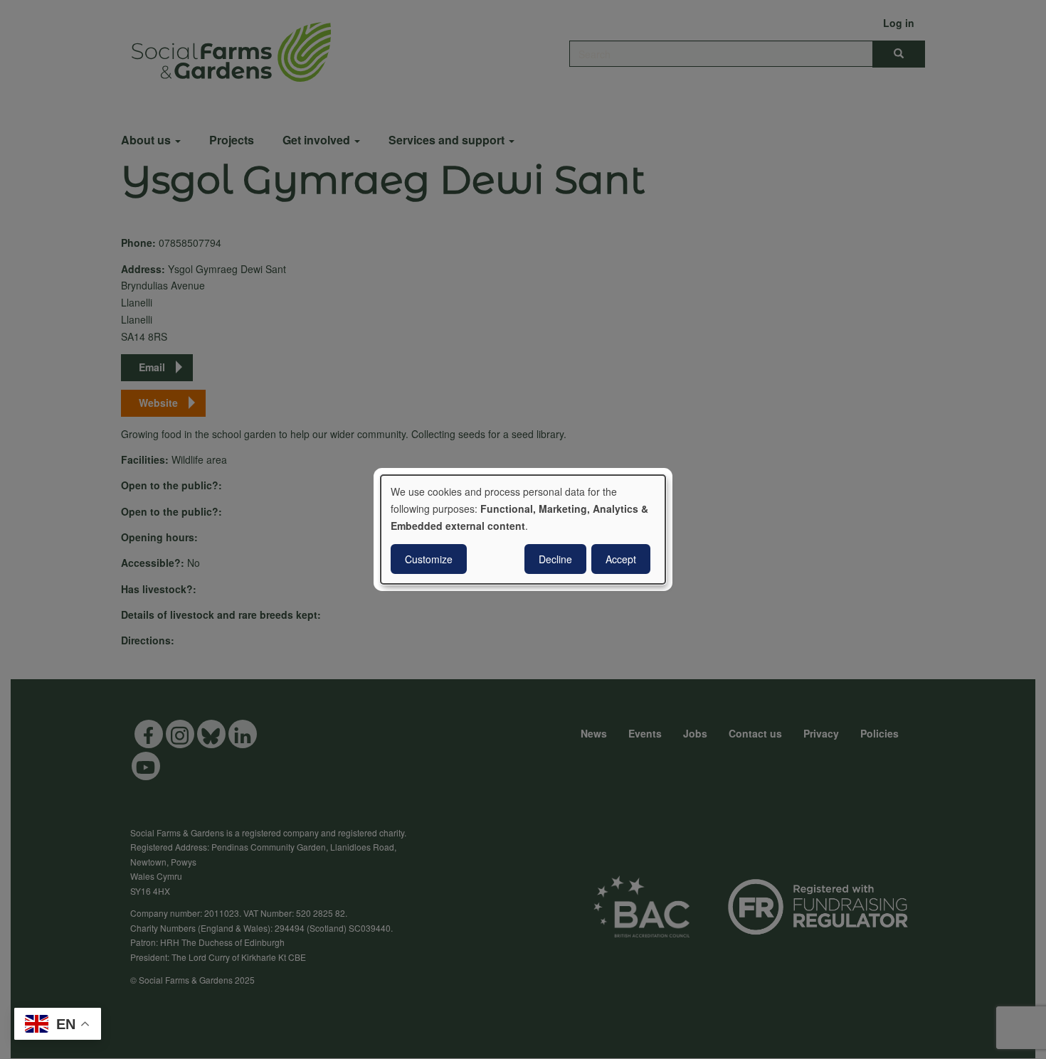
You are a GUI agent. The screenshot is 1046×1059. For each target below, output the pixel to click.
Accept (621, 559)
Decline (555, 559)
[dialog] (523, 530)
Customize (429, 559)
